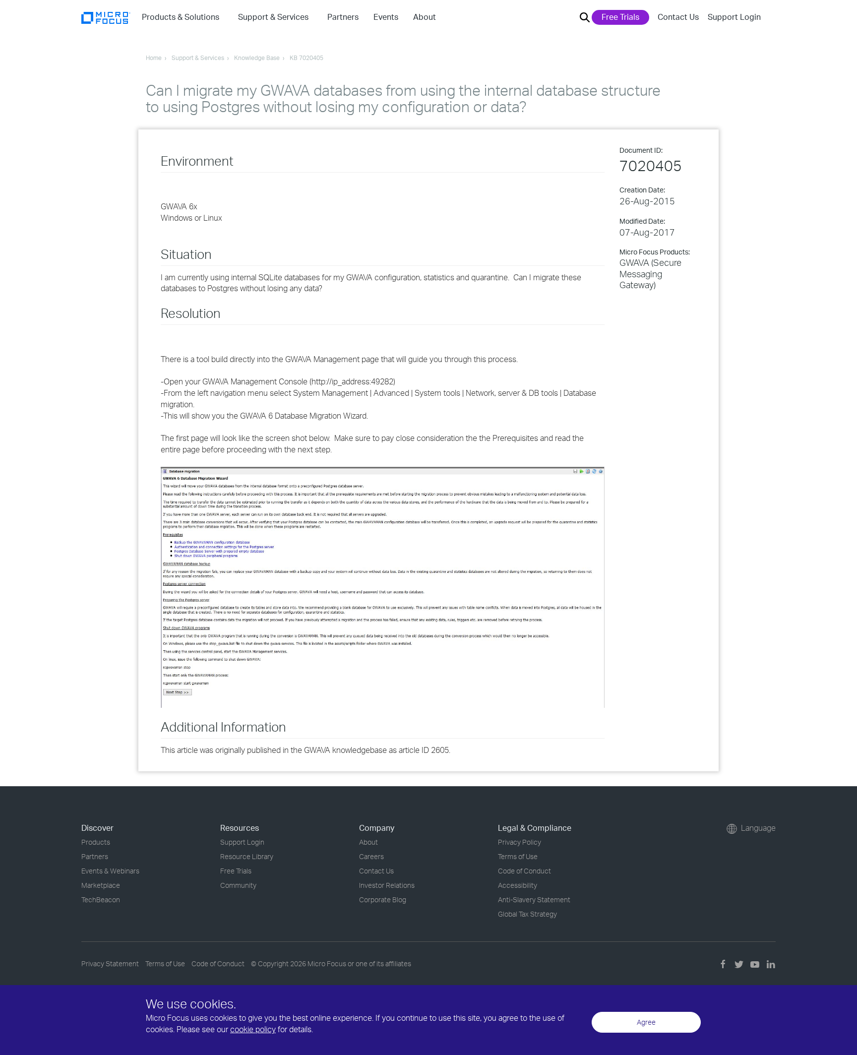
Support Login (734, 17)
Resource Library (246, 856)
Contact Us (678, 17)
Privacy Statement (110, 963)
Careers (371, 856)
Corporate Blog (382, 899)
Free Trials (620, 17)
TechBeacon (100, 899)
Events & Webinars (110, 871)
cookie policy (253, 1029)
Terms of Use (518, 856)
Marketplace (100, 885)
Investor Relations (387, 885)
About (368, 842)
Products (95, 842)
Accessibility (517, 885)
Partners (94, 856)
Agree (646, 1022)
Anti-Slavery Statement (534, 899)
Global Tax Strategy (527, 914)
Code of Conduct (524, 871)
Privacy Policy (519, 842)
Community (238, 885)
